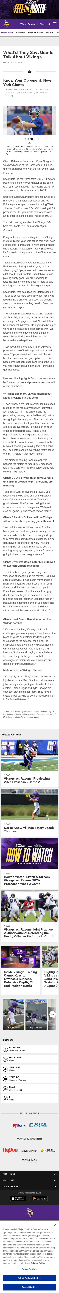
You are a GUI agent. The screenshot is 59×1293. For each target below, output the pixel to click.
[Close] (55, 1224)
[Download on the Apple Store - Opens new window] (18, 1198)
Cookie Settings (29, 1269)
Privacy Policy (38, 1263)
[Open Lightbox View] (29, 130)
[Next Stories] (52, 1014)
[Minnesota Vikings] (30, 1212)
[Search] (49, 24)
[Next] (38, 138)
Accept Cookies (29, 1287)
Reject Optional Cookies (29, 1278)
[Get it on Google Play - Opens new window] (39, 1200)
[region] (29, 1256)
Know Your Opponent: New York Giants (27, 82)
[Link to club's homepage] (6, 22)
